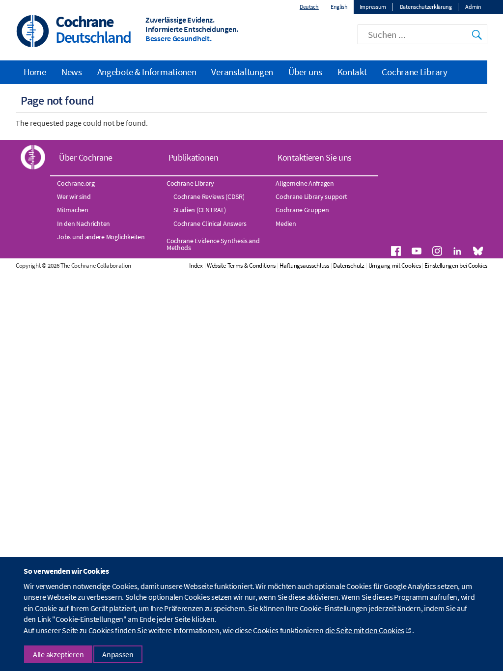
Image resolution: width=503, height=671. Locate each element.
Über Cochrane (85, 157)
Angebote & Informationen (146, 72)
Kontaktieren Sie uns (315, 157)
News (71, 72)
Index (196, 265)
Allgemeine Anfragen (305, 183)
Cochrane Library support (311, 196)
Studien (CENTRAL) (199, 209)
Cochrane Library (414, 72)
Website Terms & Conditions (241, 265)
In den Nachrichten (83, 223)
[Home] (33, 32)
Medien (286, 223)
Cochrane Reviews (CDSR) (208, 196)
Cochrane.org (75, 183)
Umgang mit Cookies (394, 265)
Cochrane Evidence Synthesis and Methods (213, 244)
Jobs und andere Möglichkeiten (100, 236)
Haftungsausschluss (304, 265)
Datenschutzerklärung (426, 6)
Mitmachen (72, 209)
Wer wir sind (73, 196)
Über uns (305, 72)
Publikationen (193, 157)
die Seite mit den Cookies (365, 630)
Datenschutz (348, 265)
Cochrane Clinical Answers (210, 223)
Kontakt (352, 72)
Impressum (373, 6)
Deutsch (309, 6)
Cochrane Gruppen (302, 209)
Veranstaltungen (242, 72)
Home (35, 72)
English (339, 6)
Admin (473, 6)
